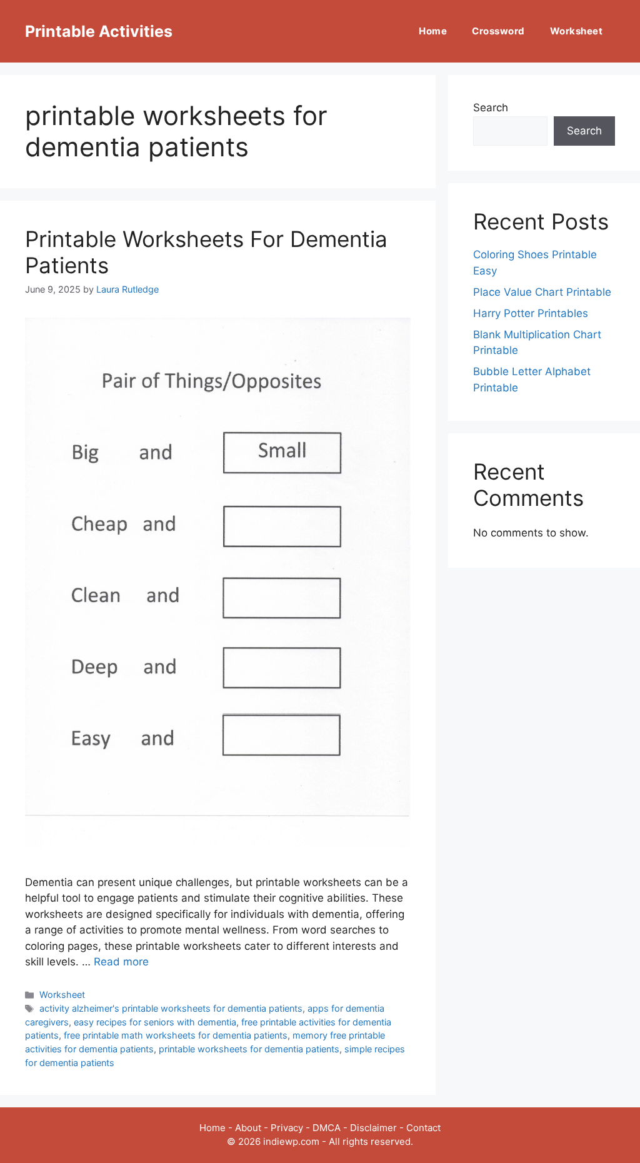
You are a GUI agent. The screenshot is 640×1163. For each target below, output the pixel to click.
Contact (423, 1128)
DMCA (326, 1128)
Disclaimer (373, 1128)
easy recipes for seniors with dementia (155, 1022)
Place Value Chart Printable (542, 292)
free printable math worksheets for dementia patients (176, 1035)
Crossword (498, 31)
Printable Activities (98, 31)
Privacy (287, 1128)
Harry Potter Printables (530, 313)
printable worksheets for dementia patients (249, 1049)
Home (433, 31)
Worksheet (576, 31)
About (248, 1128)
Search (490, 107)
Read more (121, 961)
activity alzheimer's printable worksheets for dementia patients (170, 1008)
